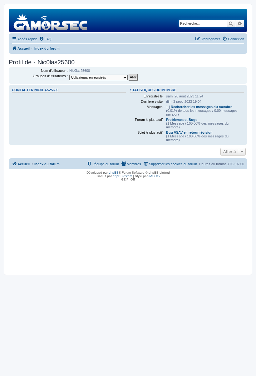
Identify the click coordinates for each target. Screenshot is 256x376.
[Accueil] (50, 20)
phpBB (114, 172)
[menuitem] (45, 39)
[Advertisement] (128, 226)
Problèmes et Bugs (181, 119)
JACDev (154, 176)
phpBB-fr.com (122, 176)
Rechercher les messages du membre (201, 107)
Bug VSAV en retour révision (189, 132)
